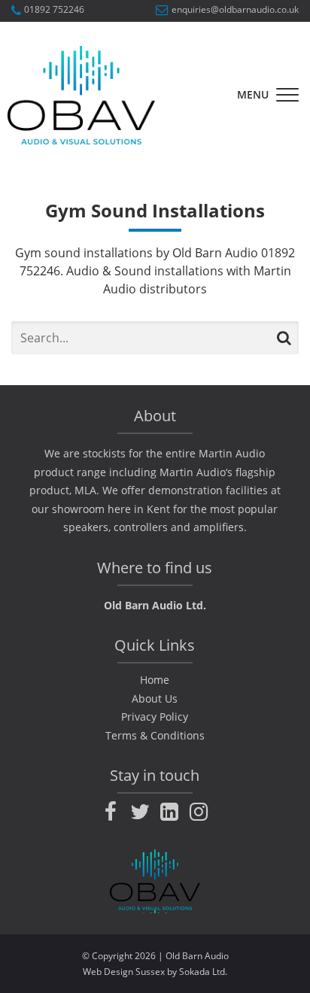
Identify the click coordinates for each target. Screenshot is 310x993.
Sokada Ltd (202, 971)
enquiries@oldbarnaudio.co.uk (235, 10)
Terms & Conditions (155, 735)
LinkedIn (169, 811)
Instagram (198, 811)
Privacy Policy (154, 716)
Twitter (139, 811)
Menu (253, 94)
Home (154, 680)
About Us (155, 698)
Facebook (110, 811)
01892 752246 (54, 10)
